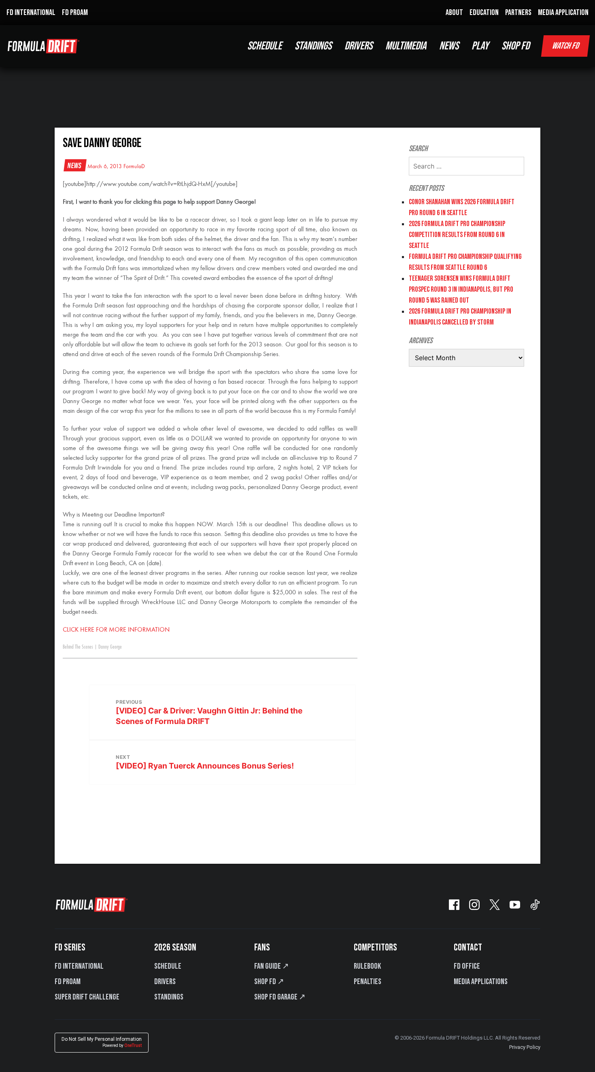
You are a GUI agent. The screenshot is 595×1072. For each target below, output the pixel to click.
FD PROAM (75, 12)
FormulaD (134, 166)
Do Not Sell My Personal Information (102, 1042)
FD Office (467, 966)
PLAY (480, 46)
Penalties (367, 982)
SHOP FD (515, 46)
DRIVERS (358, 46)
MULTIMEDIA (405, 46)
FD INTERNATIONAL (30, 12)
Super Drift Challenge (87, 997)
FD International (79, 966)
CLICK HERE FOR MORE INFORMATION (117, 630)
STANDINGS (313, 46)
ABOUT (454, 12)
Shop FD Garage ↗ (280, 997)
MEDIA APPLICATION (563, 12)
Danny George (110, 647)
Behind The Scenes (78, 647)
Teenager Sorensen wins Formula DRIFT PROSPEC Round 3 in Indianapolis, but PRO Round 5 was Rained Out (461, 289)
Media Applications (481, 982)
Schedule (167, 966)
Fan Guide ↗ (271, 966)
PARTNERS (518, 12)
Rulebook (367, 966)
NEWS (449, 46)
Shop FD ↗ (269, 982)
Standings (168, 997)
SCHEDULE (264, 46)
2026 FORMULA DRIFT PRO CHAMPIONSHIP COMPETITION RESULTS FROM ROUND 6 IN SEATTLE (457, 235)
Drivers (165, 982)
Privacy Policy (524, 1047)
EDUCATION (484, 12)
